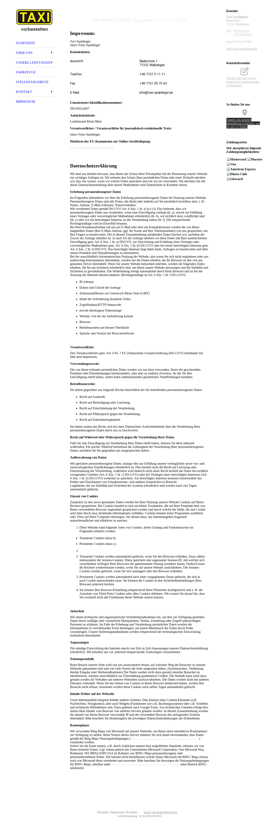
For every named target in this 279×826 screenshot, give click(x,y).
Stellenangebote (32, 82)
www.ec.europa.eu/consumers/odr (92, 147)
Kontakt (24, 92)
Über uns (24, 53)
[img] (34, 21)
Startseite (25, 43)
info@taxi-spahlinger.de (241, 48)
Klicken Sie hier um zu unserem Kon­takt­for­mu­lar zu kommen (242, 81)
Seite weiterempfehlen (160, 812)
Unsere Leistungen (33, 62)
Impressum (25, 101)
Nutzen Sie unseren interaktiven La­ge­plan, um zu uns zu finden (243, 123)
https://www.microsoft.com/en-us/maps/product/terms (165, 738)
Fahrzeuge (26, 72)
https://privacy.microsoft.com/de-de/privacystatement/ (145, 764)
